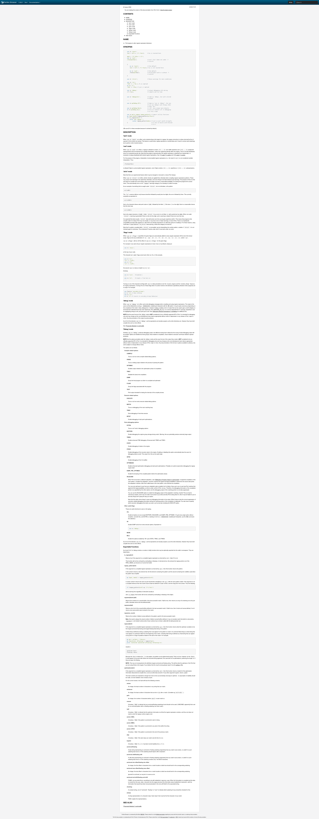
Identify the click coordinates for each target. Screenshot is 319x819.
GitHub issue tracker (160, 814)
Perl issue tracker (164, 817)
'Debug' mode (132, 32)
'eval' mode (132, 25)
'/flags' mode (132, 28)
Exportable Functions (134, 34)
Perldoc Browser (10, 2)
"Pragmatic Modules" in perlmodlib (135, 326)
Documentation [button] (34, 2)
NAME (127, 17)
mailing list (172, 817)
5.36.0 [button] (20, 2)
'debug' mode (132, 30)
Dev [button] (26, 2)
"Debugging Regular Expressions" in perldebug (164, 311)
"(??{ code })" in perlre (179, 155)
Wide (290, 2)
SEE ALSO (129, 35)
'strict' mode (132, 26)
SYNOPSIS (129, 19)
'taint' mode (132, 23)
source (126, 7)
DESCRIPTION (130, 21)
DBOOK (142, 814)
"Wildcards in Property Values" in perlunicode (167, 479)
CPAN (129, 7)
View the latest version (166, 10)
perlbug (178, 665)
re (123, 7)
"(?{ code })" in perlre (165, 155)
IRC (177, 817)
